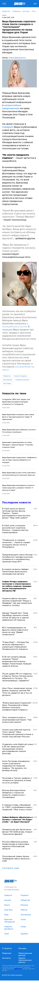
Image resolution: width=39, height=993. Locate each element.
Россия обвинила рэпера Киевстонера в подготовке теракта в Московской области (15, 845)
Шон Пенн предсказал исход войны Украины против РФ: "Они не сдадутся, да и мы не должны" (17, 691)
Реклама (22, 948)
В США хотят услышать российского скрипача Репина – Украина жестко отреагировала (15, 529)
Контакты (6, 958)
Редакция (6, 953)
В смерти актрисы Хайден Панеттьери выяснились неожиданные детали (15, 571)
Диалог (4, 15)
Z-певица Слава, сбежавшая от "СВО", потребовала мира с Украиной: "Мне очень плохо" (17, 807)
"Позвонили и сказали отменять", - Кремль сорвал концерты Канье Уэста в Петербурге (16, 543)
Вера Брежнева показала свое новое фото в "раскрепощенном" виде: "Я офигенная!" (18, 416)
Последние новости (16, 502)
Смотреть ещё (10, 868)
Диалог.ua (18, 969)
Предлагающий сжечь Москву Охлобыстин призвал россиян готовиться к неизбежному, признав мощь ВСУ (17, 558)
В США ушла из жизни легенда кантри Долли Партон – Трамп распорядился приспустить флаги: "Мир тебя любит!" (16, 513)
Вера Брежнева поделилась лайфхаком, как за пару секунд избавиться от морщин (19, 459)
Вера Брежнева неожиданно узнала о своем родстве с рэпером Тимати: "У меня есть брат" (18, 487)
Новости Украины (20, 376)
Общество (7, 376)
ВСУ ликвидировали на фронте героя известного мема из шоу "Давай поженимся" (15, 631)
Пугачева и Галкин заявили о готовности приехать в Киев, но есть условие (17, 780)
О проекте (7, 948)
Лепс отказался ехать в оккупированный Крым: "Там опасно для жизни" (17, 719)
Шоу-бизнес (7, 380)
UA (35, 4)
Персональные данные (25, 954)
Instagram (7, 127)
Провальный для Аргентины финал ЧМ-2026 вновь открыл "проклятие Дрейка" (17, 831)
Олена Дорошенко (17, 58)
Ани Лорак (7, 383)
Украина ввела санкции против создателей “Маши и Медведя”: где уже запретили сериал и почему (17, 601)
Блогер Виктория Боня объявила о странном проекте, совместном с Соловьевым (14, 793)
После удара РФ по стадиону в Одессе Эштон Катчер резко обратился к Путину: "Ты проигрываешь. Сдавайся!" (17, 677)
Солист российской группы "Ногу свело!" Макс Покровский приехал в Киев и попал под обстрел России (17, 733)
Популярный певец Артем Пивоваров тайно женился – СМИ (16, 858)
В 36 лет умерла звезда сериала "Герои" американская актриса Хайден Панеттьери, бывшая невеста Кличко (16, 661)
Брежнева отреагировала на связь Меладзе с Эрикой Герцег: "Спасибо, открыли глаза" (17, 444)
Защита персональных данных (25, 960)
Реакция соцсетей (22, 380)
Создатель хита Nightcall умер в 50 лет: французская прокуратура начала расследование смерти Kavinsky (17, 749)
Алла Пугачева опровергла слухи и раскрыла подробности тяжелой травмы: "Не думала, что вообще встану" (16, 765)
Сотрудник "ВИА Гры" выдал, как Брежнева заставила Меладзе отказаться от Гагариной (16, 401)
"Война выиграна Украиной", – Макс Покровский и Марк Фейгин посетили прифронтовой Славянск (17, 706)
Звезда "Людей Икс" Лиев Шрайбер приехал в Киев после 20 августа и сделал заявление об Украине (15, 616)
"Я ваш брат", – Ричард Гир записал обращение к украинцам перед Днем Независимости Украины (15, 645)
